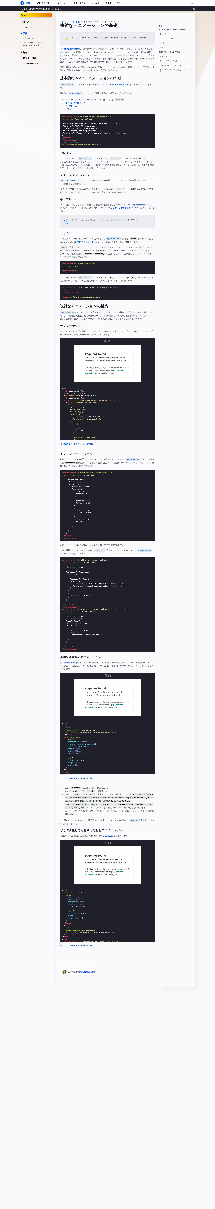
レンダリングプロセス (121, 208)
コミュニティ (79, 3)
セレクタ (163, 34)
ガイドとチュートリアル (81, 22)
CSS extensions (67, 662)
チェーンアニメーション (169, 61)
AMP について (42, 3)
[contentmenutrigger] (176, 26)
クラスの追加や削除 (69, 49)
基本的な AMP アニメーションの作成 (172, 29)
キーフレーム (165, 43)
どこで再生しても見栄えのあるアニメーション (176, 71)
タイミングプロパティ (168, 38)
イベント (96, 3)
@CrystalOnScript (87, 971)
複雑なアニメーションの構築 (169, 52)
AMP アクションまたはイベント (91, 242)
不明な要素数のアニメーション (171, 65)
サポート (120, 3)
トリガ (162, 47)
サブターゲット (165, 56)
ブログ (109, 3)
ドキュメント (61, 3)
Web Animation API (119, 84)
